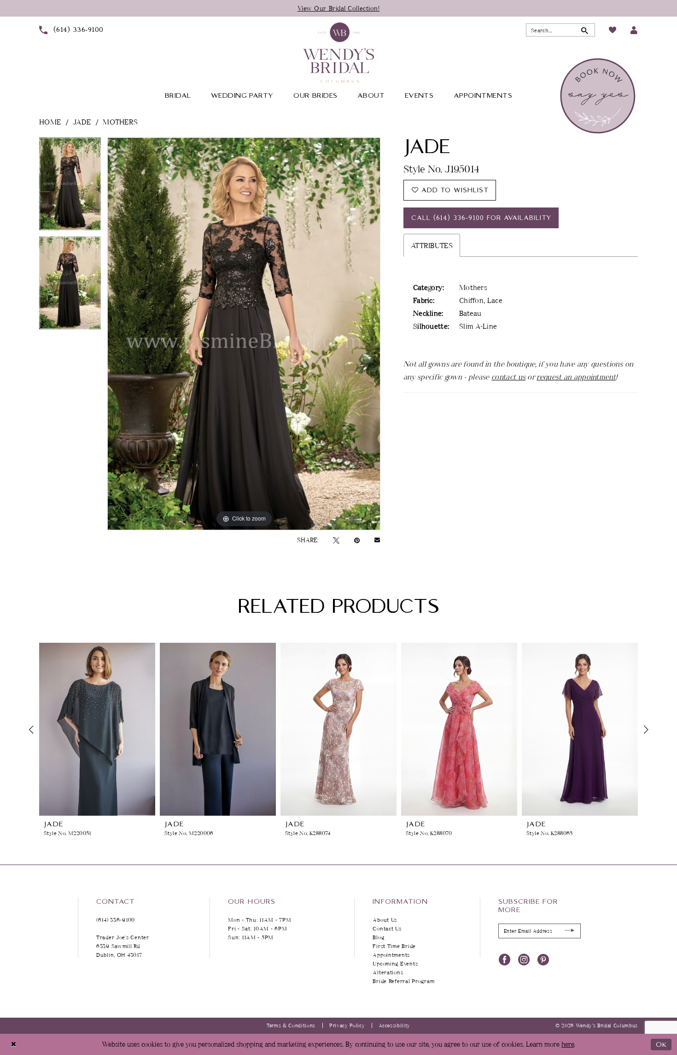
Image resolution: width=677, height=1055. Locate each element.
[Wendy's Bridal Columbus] (338, 52)
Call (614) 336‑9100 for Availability (481, 218)
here (567, 1044)
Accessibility (394, 1025)
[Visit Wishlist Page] (612, 30)
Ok (661, 1044)
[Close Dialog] (14, 1044)
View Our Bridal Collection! (339, 8)
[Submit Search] (585, 30)
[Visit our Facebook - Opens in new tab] (504, 959)
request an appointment (576, 377)
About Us (385, 920)
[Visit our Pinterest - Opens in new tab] (543, 959)
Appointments (391, 955)
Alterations (388, 972)
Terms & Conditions (291, 1025)
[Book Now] (599, 96)
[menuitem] (71, 30)
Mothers (120, 122)
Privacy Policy (347, 1025)
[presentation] (97, 729)
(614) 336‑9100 (115, 920)
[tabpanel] (70, 187)
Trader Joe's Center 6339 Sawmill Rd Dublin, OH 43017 (122, 946)
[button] (634, 30)
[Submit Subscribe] (570, 931)
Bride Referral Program (403, 981)
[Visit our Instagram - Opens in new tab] (524, 959)
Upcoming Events (395, 963)
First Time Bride (394, 946)
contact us (508, 377)
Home (50, 122)
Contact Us (387, 928)
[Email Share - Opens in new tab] (377, 540)
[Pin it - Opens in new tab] (357, 540)
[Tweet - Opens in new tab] (336, 540)
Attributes (432, 245)
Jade (82, 122)
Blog (378, 937)
